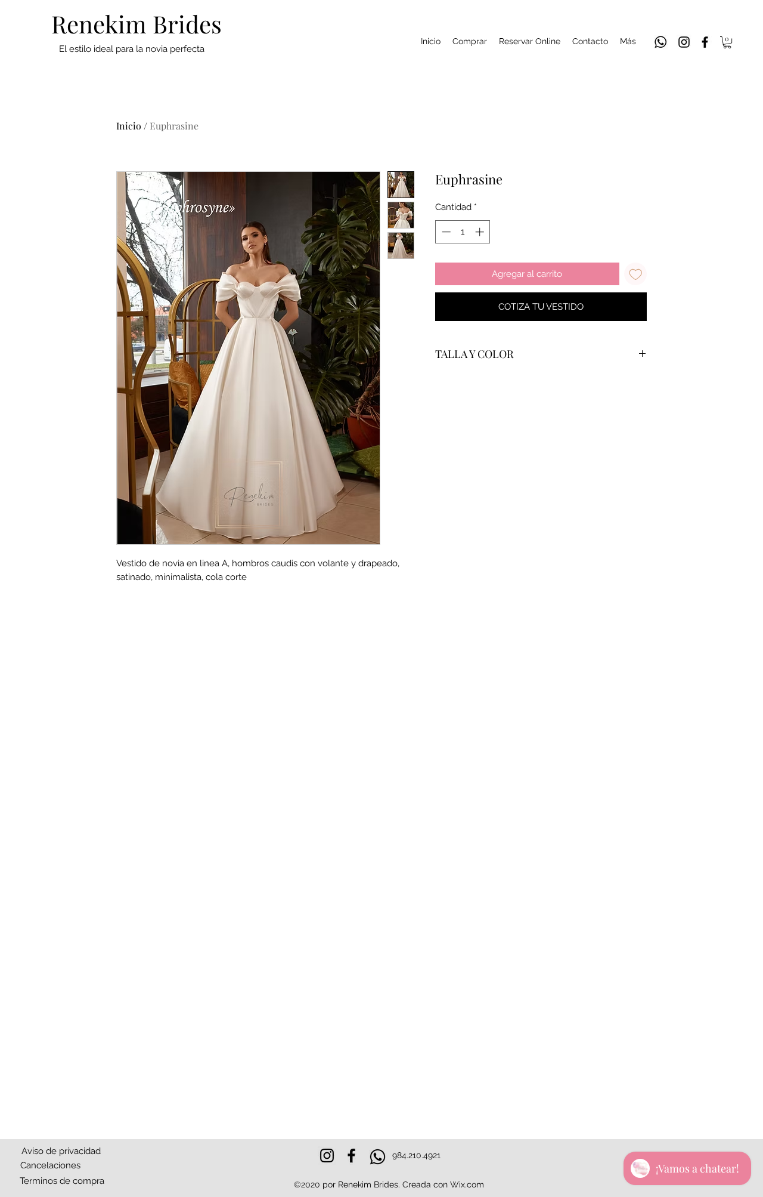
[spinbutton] (463, 232)
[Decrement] (445, 232)
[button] (727, 42)
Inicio (128, 125)
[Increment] (481, 232)
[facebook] (704, 42)
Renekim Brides (136, 23)
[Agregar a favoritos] (635, 274)
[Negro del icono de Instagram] (684, 42)
